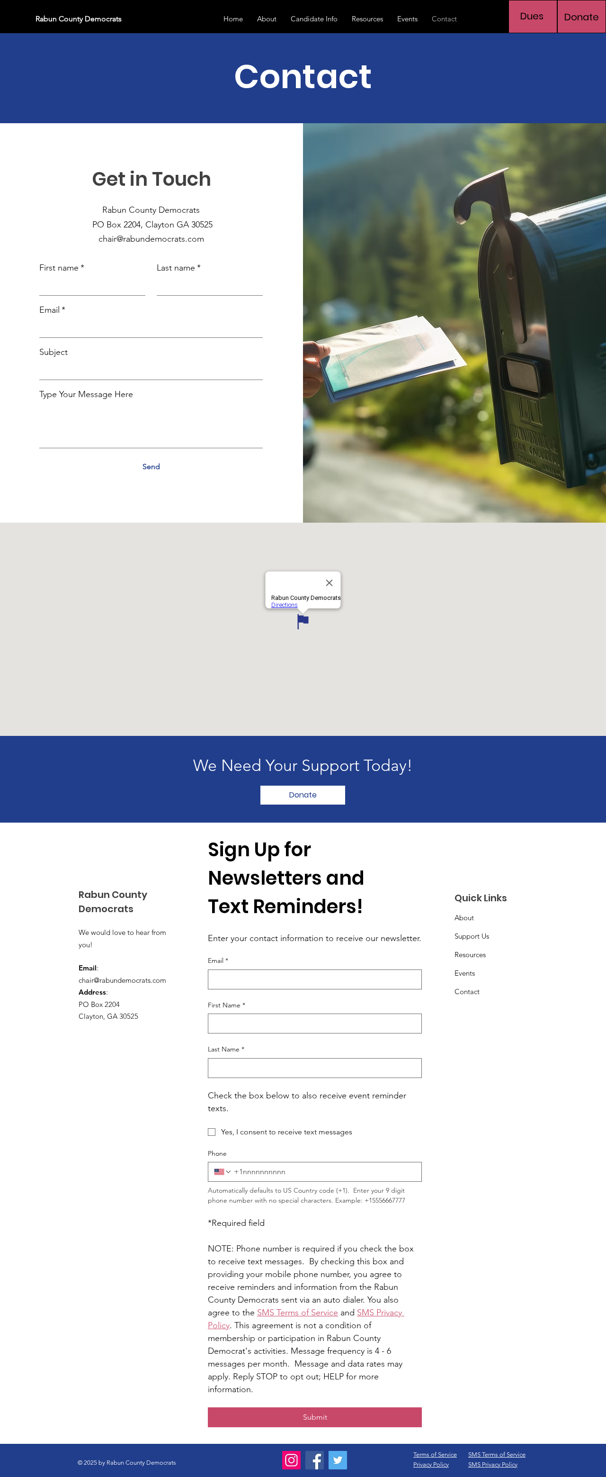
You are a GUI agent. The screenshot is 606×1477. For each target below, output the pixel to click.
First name (61, 268)
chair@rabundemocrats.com (151, 239)
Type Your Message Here (86, 394)
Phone (217, 1153)
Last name (179, 268)
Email (52, 310)
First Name (226, 1005)
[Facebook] (314, 1460)
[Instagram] (291, 1460)
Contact (467, 991)
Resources (470, 954)
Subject (53, 352)
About (464, 917)
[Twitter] (338, 1460)
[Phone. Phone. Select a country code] (223, 1172)
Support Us (471, 936)
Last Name (226, 1049)
